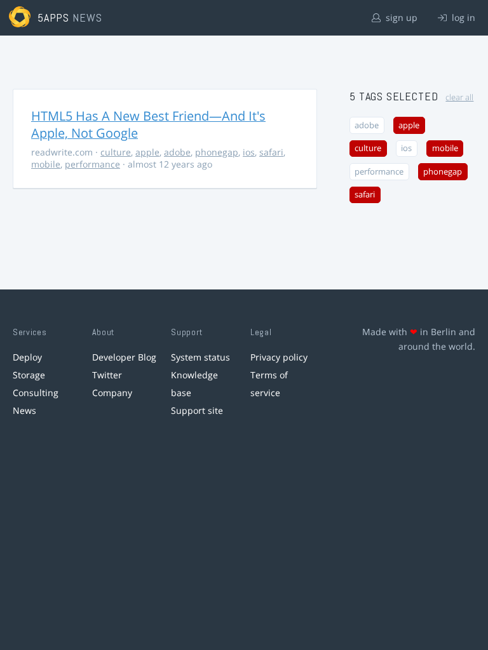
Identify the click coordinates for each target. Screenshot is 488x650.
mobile (45, 164)
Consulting (35, 393)
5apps (53, 17)
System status (200, 357)
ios (249, 152)
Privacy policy (279, 357)
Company (112, 393)
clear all (459, 97)
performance (92, 164)
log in (462, 17)
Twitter (107, 375)
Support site (197, 410)
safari (271, 152)
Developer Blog (124, 357)
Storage (29, 375)
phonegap (216, 152)
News (24, 410)
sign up (400, 17)
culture (115, 152)
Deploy (27, 357)
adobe (177, 152)
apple (147, 152)
